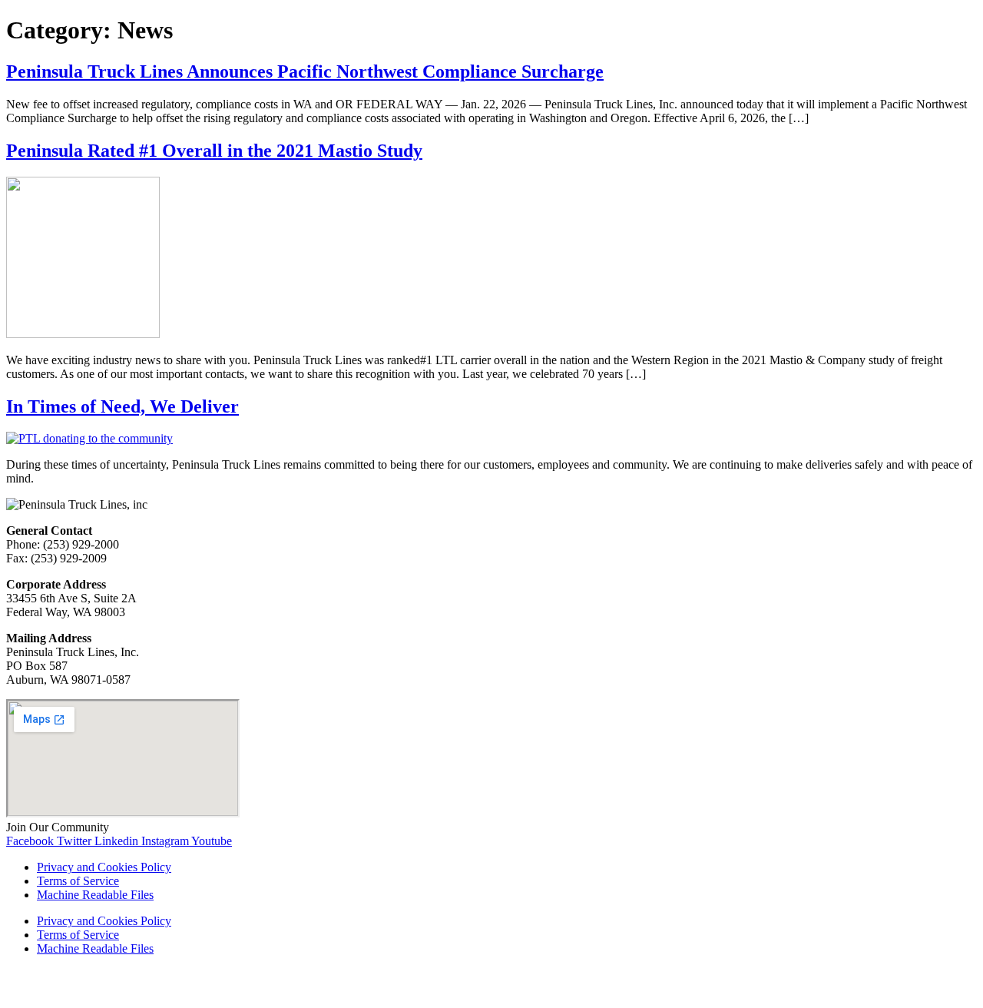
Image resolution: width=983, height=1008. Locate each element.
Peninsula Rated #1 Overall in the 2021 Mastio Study (214, 151)
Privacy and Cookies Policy (104, 867)
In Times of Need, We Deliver (122, 406)
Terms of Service (78, 880)
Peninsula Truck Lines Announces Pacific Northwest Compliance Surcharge (305, 71)
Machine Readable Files (95, 894)
